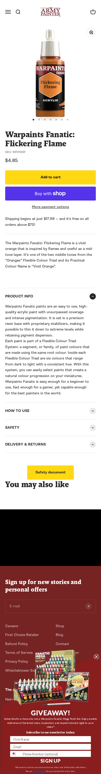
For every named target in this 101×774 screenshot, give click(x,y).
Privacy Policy (39, 771)
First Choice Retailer (22, 635)
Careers (11, 626)
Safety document (50, 472)
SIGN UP (50, 761)
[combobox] (15, 754)
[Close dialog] (96, 656)
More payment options (50, 207)
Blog (59, 635)
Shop (60, 626)
